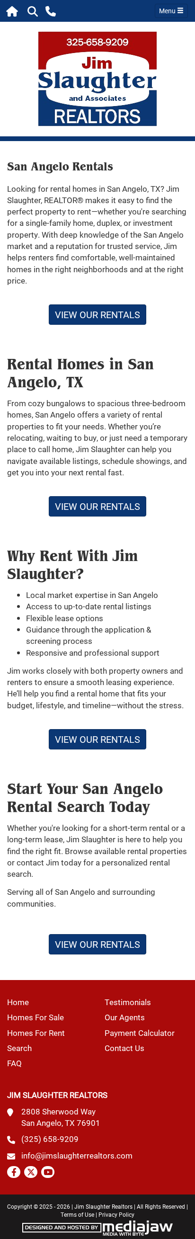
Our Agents (125, 1017)
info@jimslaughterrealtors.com (77, 1155)
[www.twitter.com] (30, 1172)
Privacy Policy (116, 1214)
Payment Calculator (140, 1032)
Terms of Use (77, 1214)
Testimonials (128, 1002)
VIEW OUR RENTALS (97, 314)
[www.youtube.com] (47, 1172)
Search (19, 1048)
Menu (168, 10)
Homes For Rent (36, 1032)
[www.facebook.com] (13, 1172)
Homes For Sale (35, 1017)
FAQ (14, 1063)
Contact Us (124, 1048)
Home (18, 1002)
